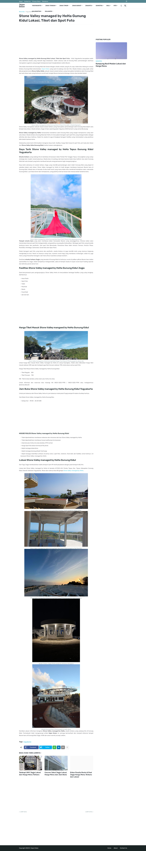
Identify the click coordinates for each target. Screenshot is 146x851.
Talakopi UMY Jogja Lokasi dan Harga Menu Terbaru (30, 773)
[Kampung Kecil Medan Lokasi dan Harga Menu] (111, 50)
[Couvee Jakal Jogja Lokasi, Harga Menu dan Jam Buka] (56, 763)
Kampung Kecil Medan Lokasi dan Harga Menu (111, 65)
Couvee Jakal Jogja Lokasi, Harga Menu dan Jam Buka (56, 773)
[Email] (63, 747)
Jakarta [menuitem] (88, 5)
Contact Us (27, 1)
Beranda (21, 11)
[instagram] (126, 1)
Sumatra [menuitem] (99, 5)
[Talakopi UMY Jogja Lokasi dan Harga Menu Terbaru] (30, 763)
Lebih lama (88, 811)
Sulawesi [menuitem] (48, 11)
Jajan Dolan (22, 5)
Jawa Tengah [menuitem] (50, 5)
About (20, 1)
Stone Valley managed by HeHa (73, 470)
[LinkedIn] (59, 747)
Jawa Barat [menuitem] (76, 5)
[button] (121, 5)
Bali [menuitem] (108, 5)
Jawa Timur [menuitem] (63, 5)
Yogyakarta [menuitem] (36, 5)
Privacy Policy (36, 1)
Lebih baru (23, 811)
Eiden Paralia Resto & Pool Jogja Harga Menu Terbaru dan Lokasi (81, 774)
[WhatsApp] (54, 747)
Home (109, 848)
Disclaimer (45, 1)
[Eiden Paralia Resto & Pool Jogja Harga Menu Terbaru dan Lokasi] (81, 763)
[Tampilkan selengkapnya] (67, 747)
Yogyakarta (29, 11)
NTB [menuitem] (115, 5)
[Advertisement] (56, 41)
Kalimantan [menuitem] (36, 11)
